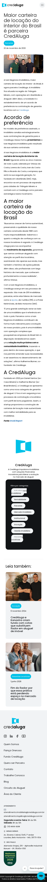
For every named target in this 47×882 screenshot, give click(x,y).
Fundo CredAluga (13, 756)
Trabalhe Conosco (14, 775)
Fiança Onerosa (12, 750)
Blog (6, 781)
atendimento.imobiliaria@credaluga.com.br (24, 812)
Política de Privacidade (35, 879)
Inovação (18, 524)
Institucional (19, 518)
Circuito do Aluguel (14, 787)
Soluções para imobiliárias (19, 491)
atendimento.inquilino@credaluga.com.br (23, 816)
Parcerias (18, 506)
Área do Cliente (12, 794)
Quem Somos (11, 744)
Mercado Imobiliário (22, 512)
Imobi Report (16, 420)
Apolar (15, 300)
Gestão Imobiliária (22, 531)
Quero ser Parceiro (14, 762)
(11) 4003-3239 (13, 826)
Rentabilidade (20, 499)
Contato (8, 769)
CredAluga (24, 110)
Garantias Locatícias (17, 538)
